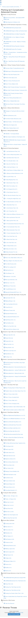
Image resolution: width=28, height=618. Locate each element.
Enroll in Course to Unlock (14, 614)
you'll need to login (19, 612)
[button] (1, 1)
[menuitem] (1, 3)
